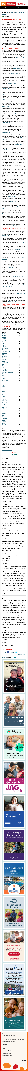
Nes (3, 354)
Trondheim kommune (7, 99)
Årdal (3, 408)
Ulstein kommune (20, 57)
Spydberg (4, 391)
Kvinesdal (4, 346)
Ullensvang (4, 413)
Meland (3, 420)
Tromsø (4, 378)
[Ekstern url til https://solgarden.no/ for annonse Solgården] (14, 878)
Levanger (4, 340)
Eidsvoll (4, 421)
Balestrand (4, 407)
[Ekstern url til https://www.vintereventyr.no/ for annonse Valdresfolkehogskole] (14, 676)
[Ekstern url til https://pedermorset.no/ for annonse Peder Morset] (14, 979)
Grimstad (4, 338)
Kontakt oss (13, 1)
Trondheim (4, 353)
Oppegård (15, 225)
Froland (3, 377)
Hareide (4, 335)
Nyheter (16, 12)
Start (8, 12)
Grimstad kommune (18, 249)
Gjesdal (3, 349)
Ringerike (4, 359)
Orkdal (3, 364)
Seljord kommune (8, 62)
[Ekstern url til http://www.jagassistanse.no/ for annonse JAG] (14, 777)
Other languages (22, 1)
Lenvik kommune (6, 122)
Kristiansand (5, 348)
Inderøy (3, 343)
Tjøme (3, 396)
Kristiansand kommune (18, 276)
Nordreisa (4, 412)
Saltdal (3, 415)
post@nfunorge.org (6, 1050)
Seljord (5, 272)
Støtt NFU (4, 657)
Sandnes (4, 337)
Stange (3, 404)
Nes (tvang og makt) (6, 373)
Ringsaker (4, 356)
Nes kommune (5, 106)
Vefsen (3, 383)
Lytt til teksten (5, 1)
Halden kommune (18, 187)
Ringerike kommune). (13, 301)
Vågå (3, 410)
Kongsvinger (5, 362)
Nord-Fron (4, 394)
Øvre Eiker (4, 367)
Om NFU (12, 12)
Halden (3, 365)
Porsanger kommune (7, 213)
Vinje (3, 385)
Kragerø (4, 389)
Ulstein (3, 333)
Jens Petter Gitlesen (7, 450)
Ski (2, 397)
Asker (3, 423)
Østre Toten (4, 393)
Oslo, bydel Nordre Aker (7, 372)
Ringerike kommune (18, 113)
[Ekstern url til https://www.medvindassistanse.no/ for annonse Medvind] (14, 845)
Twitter (12, 652)
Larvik (3, 388)
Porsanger (4, 369)
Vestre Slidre (5, 424)
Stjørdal (3, 341)
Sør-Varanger (5, 416)
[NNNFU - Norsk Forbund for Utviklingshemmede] (14, 3)
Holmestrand (5, 380)
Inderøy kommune (12, 267)
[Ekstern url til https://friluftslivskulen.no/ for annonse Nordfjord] (14, 710)
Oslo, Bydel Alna (6, 351)
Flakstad (4, 399)
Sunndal (4, 381)
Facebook (4, 652)
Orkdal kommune (18, 144)
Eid (2, 405)
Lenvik (3, 361)
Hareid (22, 242)
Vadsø (3, 386)
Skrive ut (20, 654)
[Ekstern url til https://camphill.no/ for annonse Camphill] (14, 912)
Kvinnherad (4, 418)
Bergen (3, 357)
